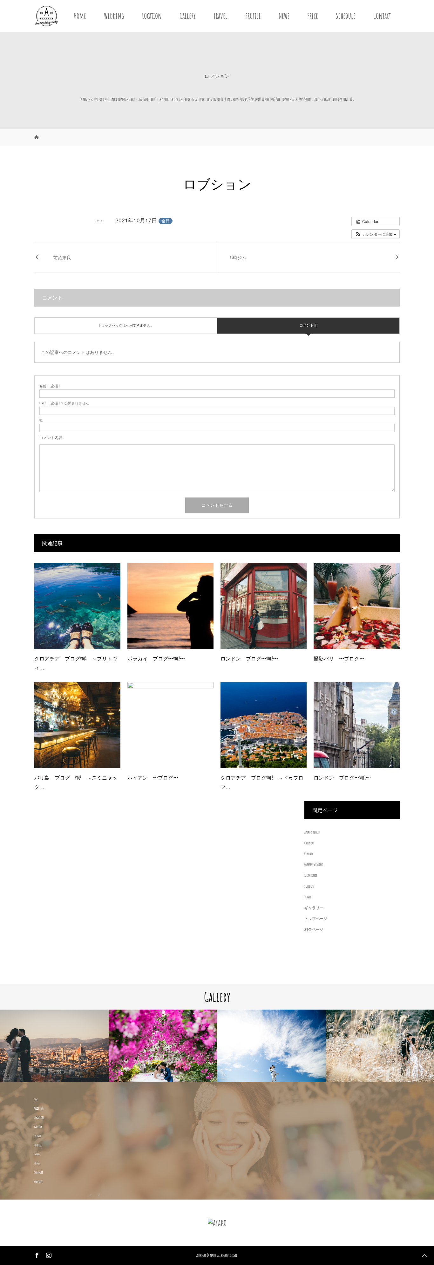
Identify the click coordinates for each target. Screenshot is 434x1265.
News (284, 16)
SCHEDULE (309, 886)
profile (253, 16)
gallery (38, 1126)
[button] (375, 234)
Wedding (114, 16)
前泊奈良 (62, 257)
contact (38, 1181)
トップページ (315, 918)
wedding (39, 1108)
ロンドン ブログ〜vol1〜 (342, 778)
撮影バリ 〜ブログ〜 (339, 658)
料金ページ (313, 929)
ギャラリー (313, 907)
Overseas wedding (313, 864)
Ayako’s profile (312, 832)
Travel (220, 16)
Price (312, 16)
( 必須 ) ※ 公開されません (64, 403)
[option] (54, 1046)
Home (80, 16)
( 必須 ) (49, 386)
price (36, 1163)
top (35, 1099)
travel (37, 1135)
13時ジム (238, 257)
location (39, 1117)
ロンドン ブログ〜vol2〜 (249, 658)
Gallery (188, 16)
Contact (382, 16)
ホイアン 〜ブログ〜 (152, 778)
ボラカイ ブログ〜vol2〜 (156, 658)
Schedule (346, 16)
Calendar (309, 843)
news (37, 1154)
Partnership (310, 875)
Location (152, 16)
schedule (38, 1172)
